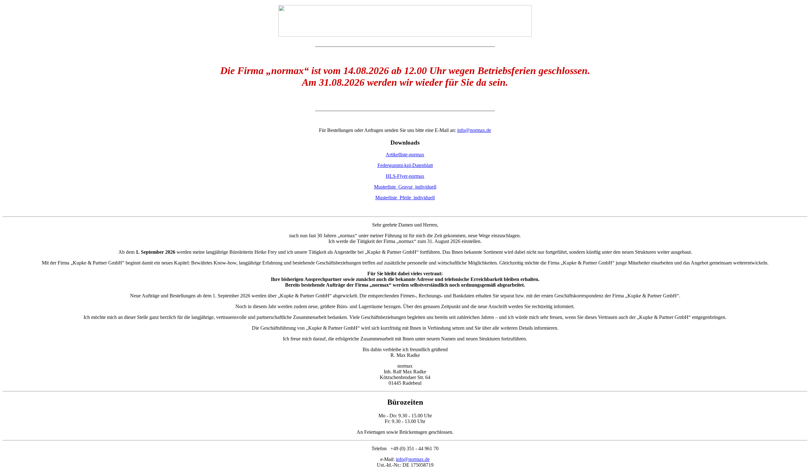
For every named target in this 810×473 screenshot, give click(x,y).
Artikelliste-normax (405, 154)
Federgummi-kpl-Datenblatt (405, 165)
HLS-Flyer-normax (405, 176)
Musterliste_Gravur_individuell (405, 187)
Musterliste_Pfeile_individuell (405, 197)
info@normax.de (474, 130)
